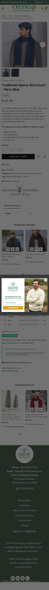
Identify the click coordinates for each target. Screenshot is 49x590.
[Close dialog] (45, 280)
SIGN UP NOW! (13, 308)
